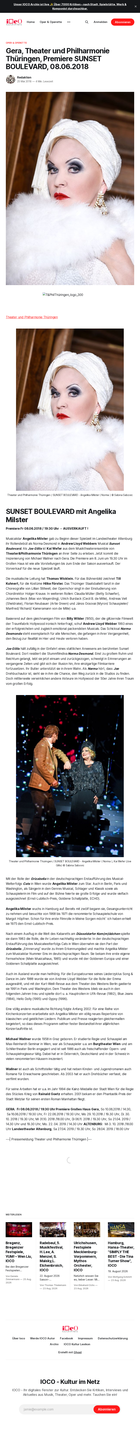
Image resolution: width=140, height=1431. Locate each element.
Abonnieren (123, 22)
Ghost (78, 1352)
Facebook (66, 1338)
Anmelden (100, 22)
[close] (136, 6)
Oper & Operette (51, 22)
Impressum (85, 1338)
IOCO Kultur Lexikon (77, 1344)
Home (31, 22)
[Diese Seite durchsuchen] (87, 22)
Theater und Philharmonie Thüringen (32, 317)
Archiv (54, 1344)
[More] (69, 22)
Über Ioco (18, 1338)
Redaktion (24, 77)
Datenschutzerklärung (113, 1338)
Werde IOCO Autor (42, 1338)
